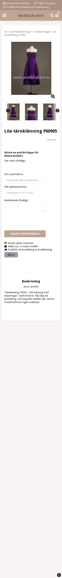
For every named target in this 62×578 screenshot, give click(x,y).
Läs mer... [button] (52, 139)
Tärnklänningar (41, 31)
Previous (8, 110)
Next (57, 110)
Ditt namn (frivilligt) (14, 160)
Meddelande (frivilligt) (16, 200)
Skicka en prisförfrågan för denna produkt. (21, 154)
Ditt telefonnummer (15, 186)
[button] (57, 15)
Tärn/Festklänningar (20, 31)
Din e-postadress (13, 174)
